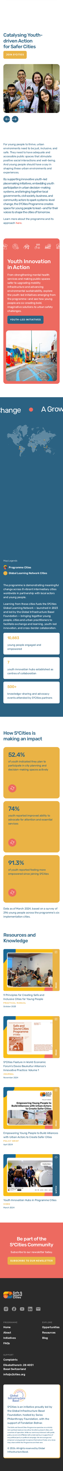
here (19, 223)
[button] (6, 120)
